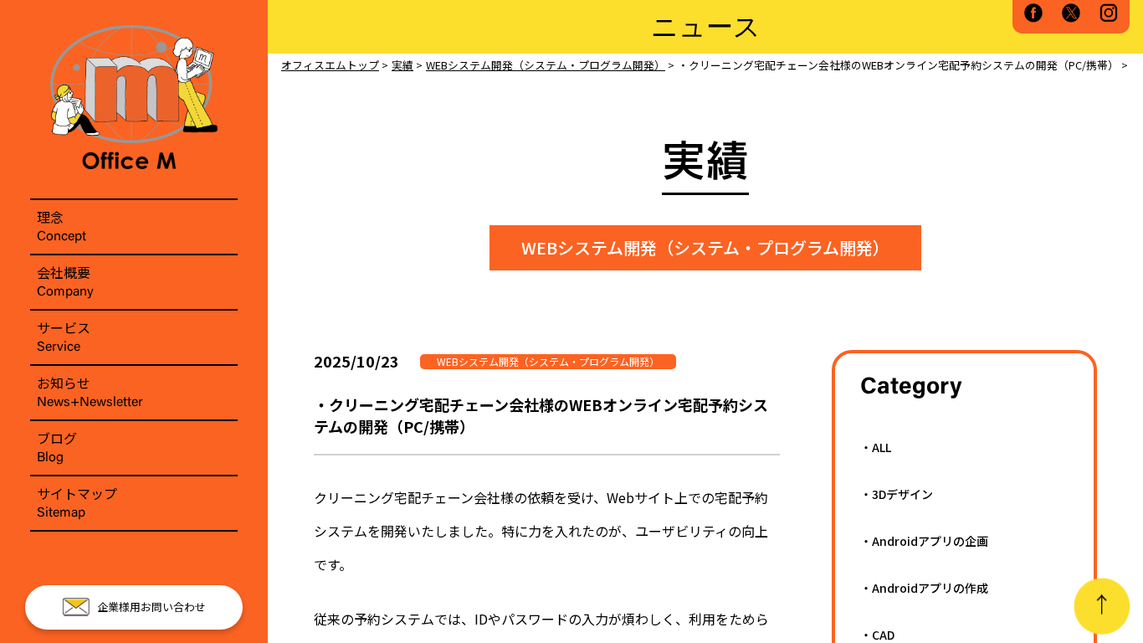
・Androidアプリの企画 (924, 540)
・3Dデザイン (896, 494)
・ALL (875, 447)
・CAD (877, 634)
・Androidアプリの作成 (924, 587)
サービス (63, 335)
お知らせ (90, 391)
